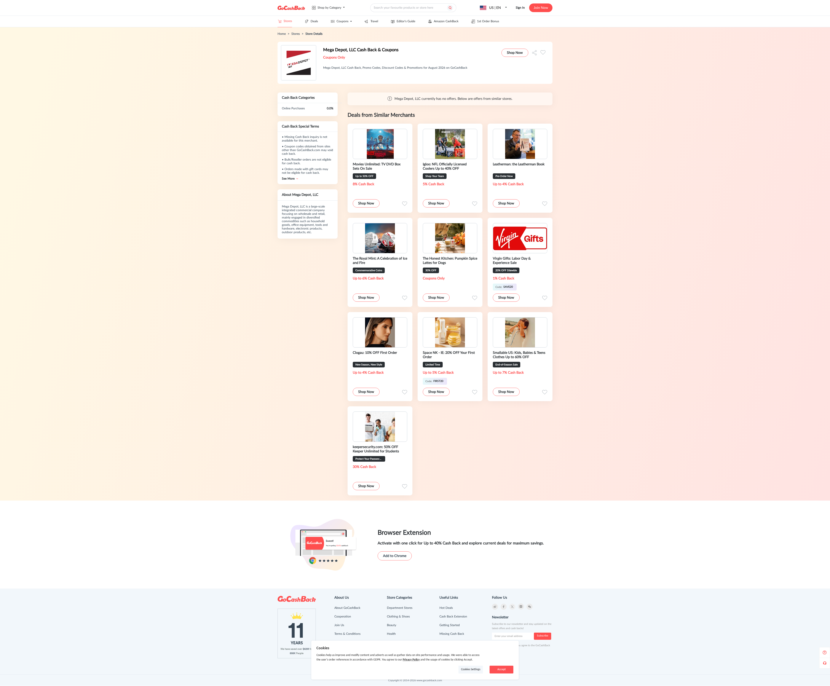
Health (391, 633)
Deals (314, 21)
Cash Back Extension (453, 616)
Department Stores (399, 607)
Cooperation (342, 616)
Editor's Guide (406, 21)
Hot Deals (446, 607)
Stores (288, 21)
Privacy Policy (411, 659)
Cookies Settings (470, 669)
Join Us (339, 625)
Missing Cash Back (451, 633)
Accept (501, 669)
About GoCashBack (347, 607)
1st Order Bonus (488, 21)
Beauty (391, 625)
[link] (282, 33)
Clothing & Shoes (398, 616)
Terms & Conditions (347, 633)
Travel (374, 21)
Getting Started (449, 625)
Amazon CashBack (446, 21)
